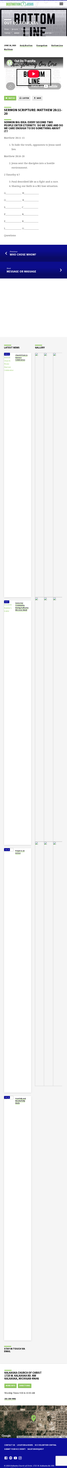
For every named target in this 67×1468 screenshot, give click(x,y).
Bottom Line (57, 45)
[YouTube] (15, 1458)
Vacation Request (35, 1449)
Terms (63, 1437)
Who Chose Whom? (23, 254)
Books (26, 33)
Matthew (8, 49)
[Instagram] (20, 1458)
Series (17, 33)
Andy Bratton (26, 45)
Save (38, 98)
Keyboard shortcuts (25, 1437)
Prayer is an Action (20, 852)
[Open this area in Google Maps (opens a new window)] (6, 1436)
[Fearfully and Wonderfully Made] (8, 1218)
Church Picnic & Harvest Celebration (21, 357)
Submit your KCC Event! (15, 1449)
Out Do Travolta (39, 29)
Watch (11, 98)
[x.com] (11, 1458)
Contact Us (9, 1445)
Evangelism (25, 29)
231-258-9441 (10, 1398)
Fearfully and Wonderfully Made (20, 1100)
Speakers (37, 33)
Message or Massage (21, 271)
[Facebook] (6, 1458)
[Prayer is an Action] (8, 970)
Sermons (15, 29)
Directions (24, 1385)
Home (6, 29)
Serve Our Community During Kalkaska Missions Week (21, 606)
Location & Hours (25, 1445)
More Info (10, 1385)
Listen (25, 98)
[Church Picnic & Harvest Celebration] (8, 475)
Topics (7, 33)
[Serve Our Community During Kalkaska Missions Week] (8, 722)
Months (48, 33)
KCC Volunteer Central (45, 1445)
